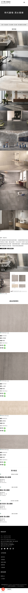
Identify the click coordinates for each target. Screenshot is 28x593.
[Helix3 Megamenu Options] (24, 2)
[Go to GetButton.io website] (3, 591)
